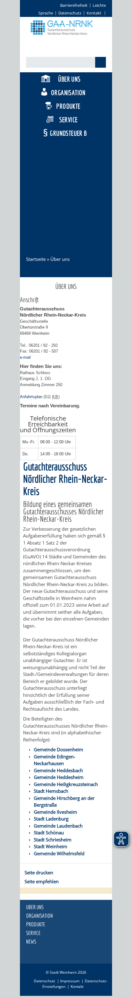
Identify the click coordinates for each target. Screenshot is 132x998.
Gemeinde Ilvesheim (55, 812)
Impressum (70, 981)
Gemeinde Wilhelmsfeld (59, 853)
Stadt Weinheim (50, 846)
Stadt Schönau (49, 832)
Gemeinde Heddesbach (58, 770)
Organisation (68, 92)
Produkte (68, 106)
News (31, 941)
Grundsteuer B (68, 133)
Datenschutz (69, 13)
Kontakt (94, 13)
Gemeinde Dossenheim (58, 749)
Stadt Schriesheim (53, 839)
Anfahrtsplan (31, 396)
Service (68, 119)
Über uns (69, 79)
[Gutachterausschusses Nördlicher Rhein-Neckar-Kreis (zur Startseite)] (66, 38)
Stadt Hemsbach (51, 791)
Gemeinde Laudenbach (58, 826)
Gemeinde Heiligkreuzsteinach (66, 784)
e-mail (25, 357)
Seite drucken (39, 872)
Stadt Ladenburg (51, 819)
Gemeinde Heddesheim (58, 777)
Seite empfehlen (42, 881)
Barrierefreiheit (73, 5)
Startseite (36, 259)
